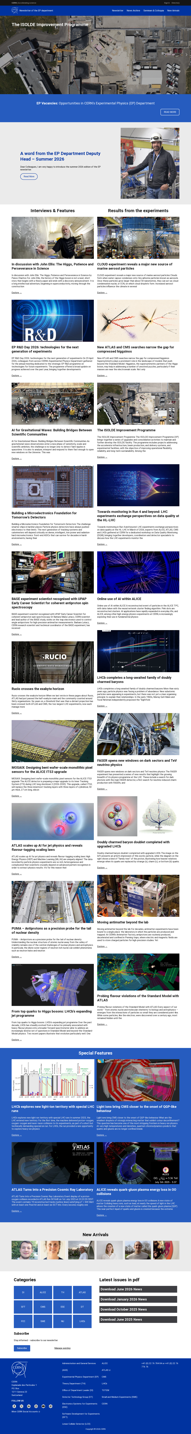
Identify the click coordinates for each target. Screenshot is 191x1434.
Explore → (17, 292)
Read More (29, 176)
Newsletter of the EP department (36, 10)
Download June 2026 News (121, 1289)
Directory (175, 3)
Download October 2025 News (124, 1309)
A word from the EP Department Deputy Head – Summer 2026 (60, 156)
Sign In (167, 3)
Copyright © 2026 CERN (96, 1429)
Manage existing (62, 1348)
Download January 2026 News (124, 1299)
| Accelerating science (24, 3)
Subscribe (22, 1348)
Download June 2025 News (121, 1319)
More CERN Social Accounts (25, 1411)
